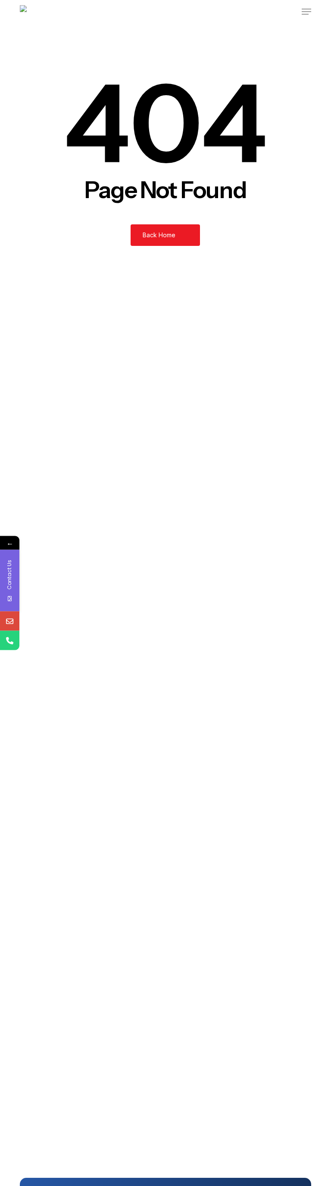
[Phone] (9, 640)
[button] (306, 11)
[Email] (9, 621)
